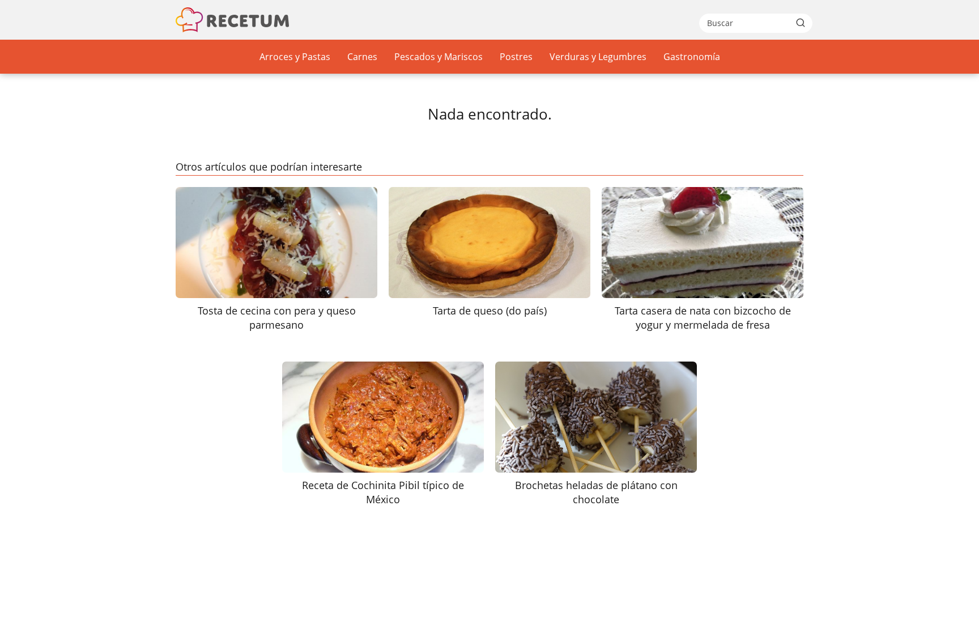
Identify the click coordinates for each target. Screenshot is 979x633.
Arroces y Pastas (294, 56)
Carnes (362, 56)
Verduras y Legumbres (598, 56)
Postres (516, 56)
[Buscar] (800, 23)
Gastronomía (691, 56)
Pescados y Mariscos (438, 56)
